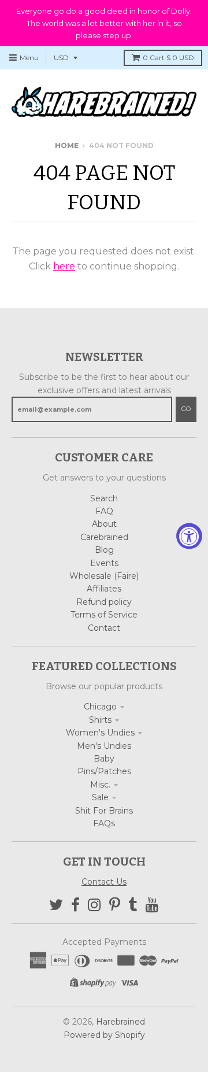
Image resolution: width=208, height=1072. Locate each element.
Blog (104, 550)
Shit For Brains (104, 810)
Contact (104, 628)
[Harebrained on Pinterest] (114, 905)
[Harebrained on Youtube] (152, 905)
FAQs (104, 823)
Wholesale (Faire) (104, 576)
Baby (104, 758)
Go (186, 409)
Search (104, 498)
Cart (168, 57)
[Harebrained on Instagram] (94, 905)
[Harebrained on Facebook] (75, 905)
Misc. (100, 784)
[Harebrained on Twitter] (56, 905)
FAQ (104, 511)
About (104, 524)
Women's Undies (100, 732)
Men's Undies (104, 746)
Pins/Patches (104, 771)
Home (67, 145)
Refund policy (104, 602)
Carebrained (104, 537)
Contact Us (104, 882)
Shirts (100, 720)
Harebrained (120, 1021)
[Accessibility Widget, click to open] (189, 536)
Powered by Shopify (104, 1035)
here (64, 266)
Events (104, 563)
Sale (100, 797)
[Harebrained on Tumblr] (133, 905)
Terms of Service (104, 614)
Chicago (100, 706)
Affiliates (104, 588)
